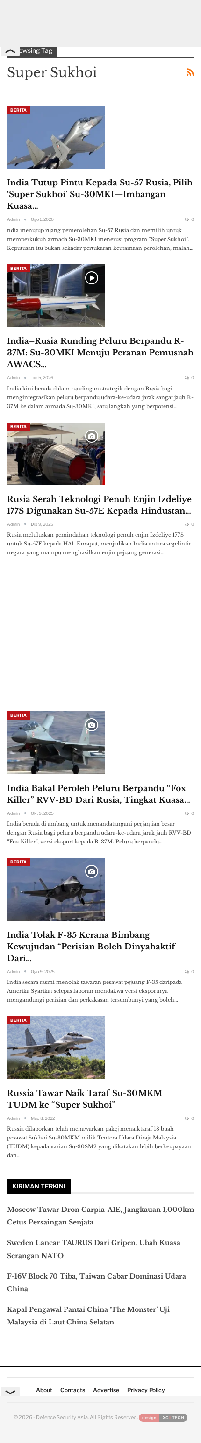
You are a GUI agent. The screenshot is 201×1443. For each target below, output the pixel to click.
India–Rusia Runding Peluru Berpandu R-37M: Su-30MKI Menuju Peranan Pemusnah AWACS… (100, 352)
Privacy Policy (146, 1389)
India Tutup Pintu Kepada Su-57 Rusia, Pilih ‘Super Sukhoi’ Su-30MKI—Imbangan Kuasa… (100, 194)
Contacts (72, 1389)
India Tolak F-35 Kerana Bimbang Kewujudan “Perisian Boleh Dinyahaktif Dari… (91, 946)
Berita (18, 110)
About (44, 1389)
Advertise (106, 1389)
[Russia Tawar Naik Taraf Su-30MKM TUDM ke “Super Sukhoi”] (56, 1047)
